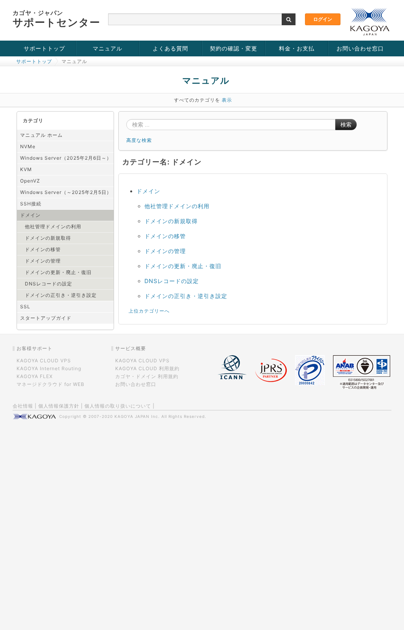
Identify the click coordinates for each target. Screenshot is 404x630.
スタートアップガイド (45, 318)
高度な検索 (139, 140)
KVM (26, 169)
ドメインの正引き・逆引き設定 (61, 295)
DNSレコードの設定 (48, 284)
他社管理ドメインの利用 (53, 226)
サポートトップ (44, 48)
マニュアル (107, 48)
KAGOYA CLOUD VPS (44, 360)
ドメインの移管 (43, 249)
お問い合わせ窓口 (360, 48)
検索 (346, 124)
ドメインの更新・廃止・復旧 (58, 272)
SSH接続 (30, 204)
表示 (227, 100)
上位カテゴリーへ (149, 311)
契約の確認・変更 (233, 48)
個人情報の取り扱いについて (117, 406)
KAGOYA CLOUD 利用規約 (147, 368)
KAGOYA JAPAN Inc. (137, 416)
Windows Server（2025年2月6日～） (66, 158)
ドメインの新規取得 (48, 238)
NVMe (28, 146)
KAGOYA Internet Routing (49, 368)
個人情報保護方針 (58, 406)
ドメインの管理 (43, 261)
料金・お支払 (296, 48)
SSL (25, 306)
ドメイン (30, 215)
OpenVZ (30, 181)
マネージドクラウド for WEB (50, 384)
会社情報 (23, 406)
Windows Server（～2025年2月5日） (66, 192)
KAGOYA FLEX (35, 376)
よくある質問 (170, 48)
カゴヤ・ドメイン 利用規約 (146, 376)
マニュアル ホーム (41, 135)
